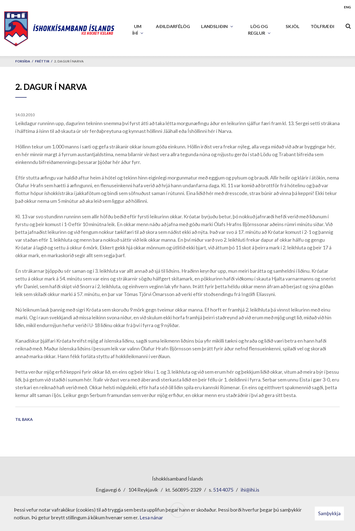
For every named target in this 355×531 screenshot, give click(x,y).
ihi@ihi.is (250, 490)
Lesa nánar (151, 517)
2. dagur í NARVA (69, 61)
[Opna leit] (348, 25)
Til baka (24, 419)
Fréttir (42, 61)
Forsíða (22, 61)
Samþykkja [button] (329, 513)
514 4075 (223, 490)
